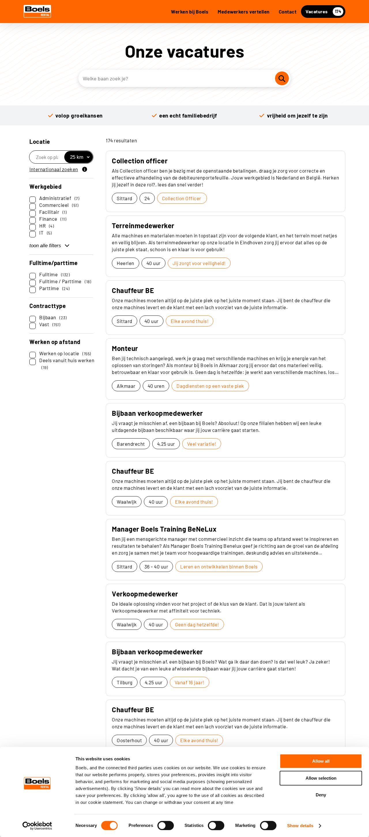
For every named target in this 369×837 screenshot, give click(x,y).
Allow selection (321, 778)
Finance (52, 219)
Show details (300, 825)
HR (46, 225)
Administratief (59, 198)
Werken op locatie (65, 353)
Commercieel (58, 205)
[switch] (165, 825)
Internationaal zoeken (53, 169)
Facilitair (53, 212)
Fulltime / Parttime (65, 281)
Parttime (54, 288)
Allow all (321, 761)
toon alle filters (45, 245)
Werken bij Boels (189, 11)
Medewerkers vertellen (244, 11)
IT (45, 232)
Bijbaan (53, 317)
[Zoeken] (282, 78)
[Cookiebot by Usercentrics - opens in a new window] (37, 825)
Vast (49, 324)
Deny (321, 794)
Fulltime (54, 274)
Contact (288, 11)
